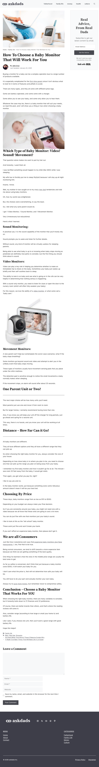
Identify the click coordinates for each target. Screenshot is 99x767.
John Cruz (15, 66)
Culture (87, 4)
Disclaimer (92, 760)
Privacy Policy (80, 760)
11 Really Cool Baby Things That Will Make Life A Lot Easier (24, 639)
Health (78, 4)
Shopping (19, 635)
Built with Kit (84, 64)
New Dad (12, 635)
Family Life (59, 4)
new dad (42, 190)
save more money (20, 584)
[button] (94, 4)
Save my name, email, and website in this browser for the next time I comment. (31, 695)
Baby (6, 635)
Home (5, 49)
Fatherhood (48, 4)
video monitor (38, 291)
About (5, 737)
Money (69, 4)
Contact (6, 740)
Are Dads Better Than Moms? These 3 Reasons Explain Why (24, 637)
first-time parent (36, 81)
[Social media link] (38, 721)
